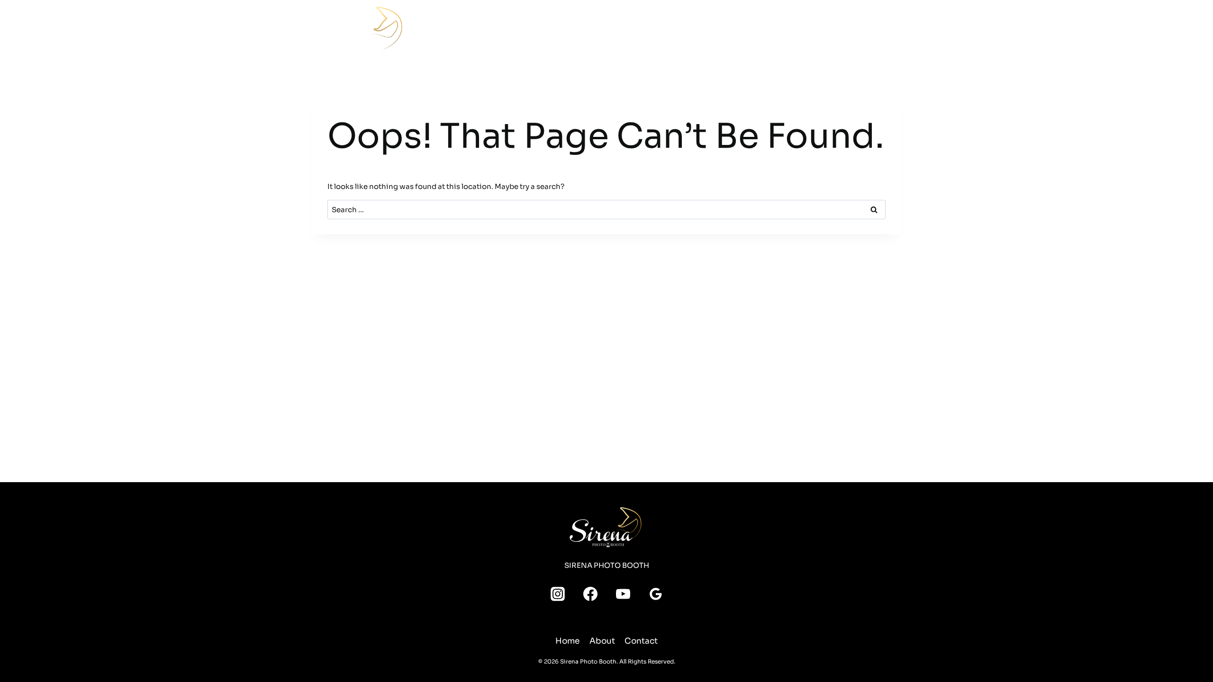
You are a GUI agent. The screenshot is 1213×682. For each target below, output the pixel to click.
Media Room (673, 29)
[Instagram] (789, 20)
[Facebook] (772, 20)
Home (463, 29)
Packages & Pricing (559, 29)
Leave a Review (863, 28)
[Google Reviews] (772, 37)
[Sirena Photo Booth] (359, 31)
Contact (746, 29)
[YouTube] (806, 20)
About (713, 29)
